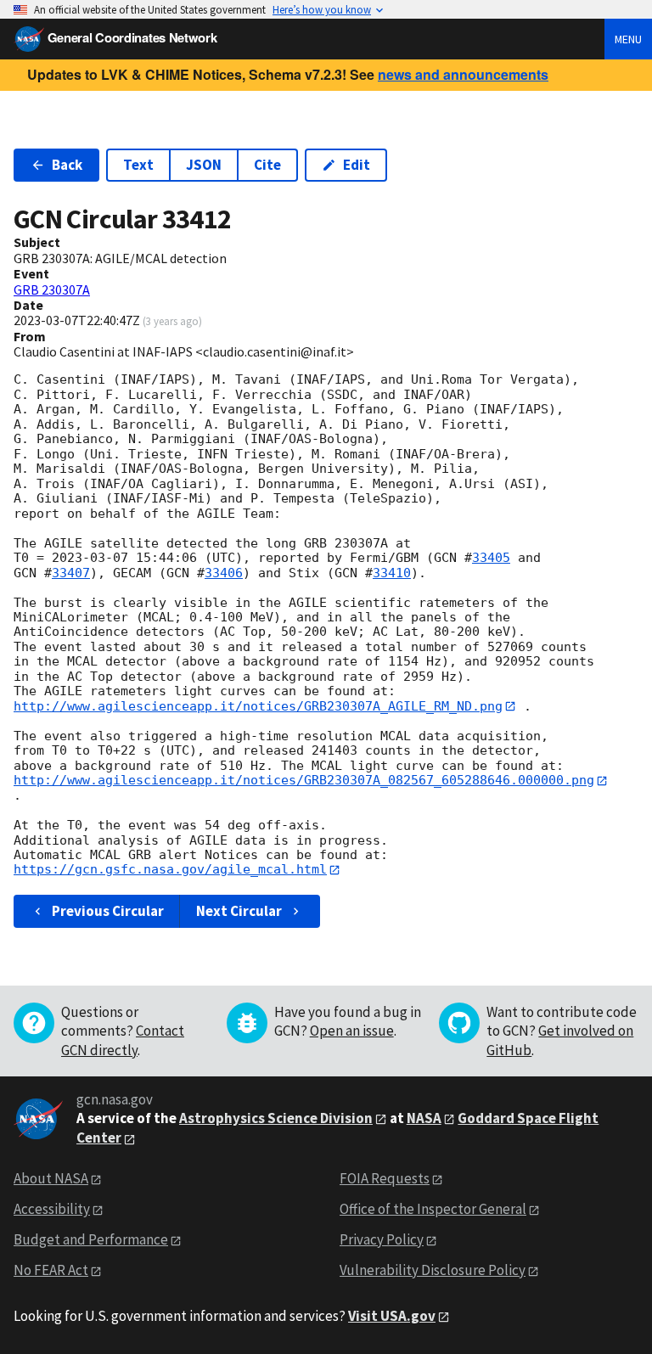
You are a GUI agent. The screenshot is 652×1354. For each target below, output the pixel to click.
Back (67, 164)
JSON (204, 164)
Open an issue (352, 1030)
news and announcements (463, 74)
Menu (628, 39)
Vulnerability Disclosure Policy (433, 1270)
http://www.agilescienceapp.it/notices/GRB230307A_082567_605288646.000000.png (304, 780)
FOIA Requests (385, 1178)
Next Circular (239, 911)
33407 (71, 573)
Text (138, 164)
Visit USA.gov (392, 1315)
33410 (392, 573)
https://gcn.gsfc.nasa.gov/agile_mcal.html (170, 869)
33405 (491, 557)
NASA (424, 1118)
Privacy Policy (382, 1239)
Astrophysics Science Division (276, 1118)
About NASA (51, 1178)
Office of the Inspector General (433, 1208)
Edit (356, 164)
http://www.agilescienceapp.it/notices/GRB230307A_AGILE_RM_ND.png (258, 706)
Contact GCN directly (122, 1040)
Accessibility (52, 1208)
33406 (224, 573)
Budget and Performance (91, 1239)
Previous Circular (108, 911)
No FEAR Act (51, 1270)
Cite (267, 164)
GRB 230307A (52, 289)
